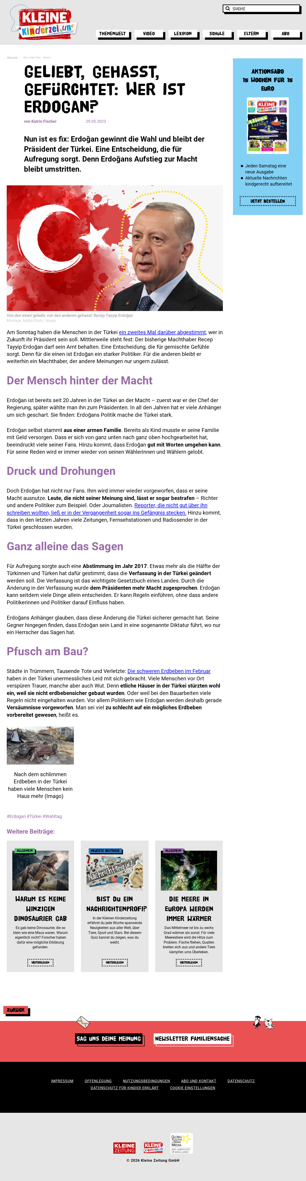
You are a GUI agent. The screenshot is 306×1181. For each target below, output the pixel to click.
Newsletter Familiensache (192, 1038)
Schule (217, 33)
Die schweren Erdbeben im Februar (169, 671)
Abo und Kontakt (198, 1081)
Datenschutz (241, 1081)
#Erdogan (16, 816)
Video (149, 33)
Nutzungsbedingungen (146, 1081)
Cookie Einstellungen (192, 1088)
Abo (285, 33)
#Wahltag (52, 816)
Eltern (251, 33)
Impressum (62, 1081)
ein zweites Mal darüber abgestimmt (162, 332)
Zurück (16, 1010)
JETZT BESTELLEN (267, 201)
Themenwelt (112, 33)
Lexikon (183, 33)
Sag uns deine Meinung (109, 1038)
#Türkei (34, 816)
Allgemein (12, 57)
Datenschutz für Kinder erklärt (125, 1088)
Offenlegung (98, 1081)
